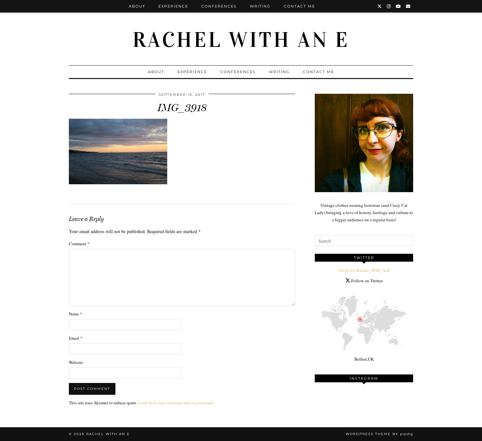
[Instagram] (389, 6)
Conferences (219, 6)
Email (76, 338)
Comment (79, 244)
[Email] (408, 6)
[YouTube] (398, 6)
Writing (260, 6)
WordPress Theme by (379, 434)
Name (75, 314)
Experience (173, 6)
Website (76, 362)
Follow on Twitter (366, 281)
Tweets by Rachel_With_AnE (364, 270)
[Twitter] (379, 6)
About (137, 6)
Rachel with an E (241, 40)
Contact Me (299, 6)
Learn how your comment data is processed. (176, 403)
